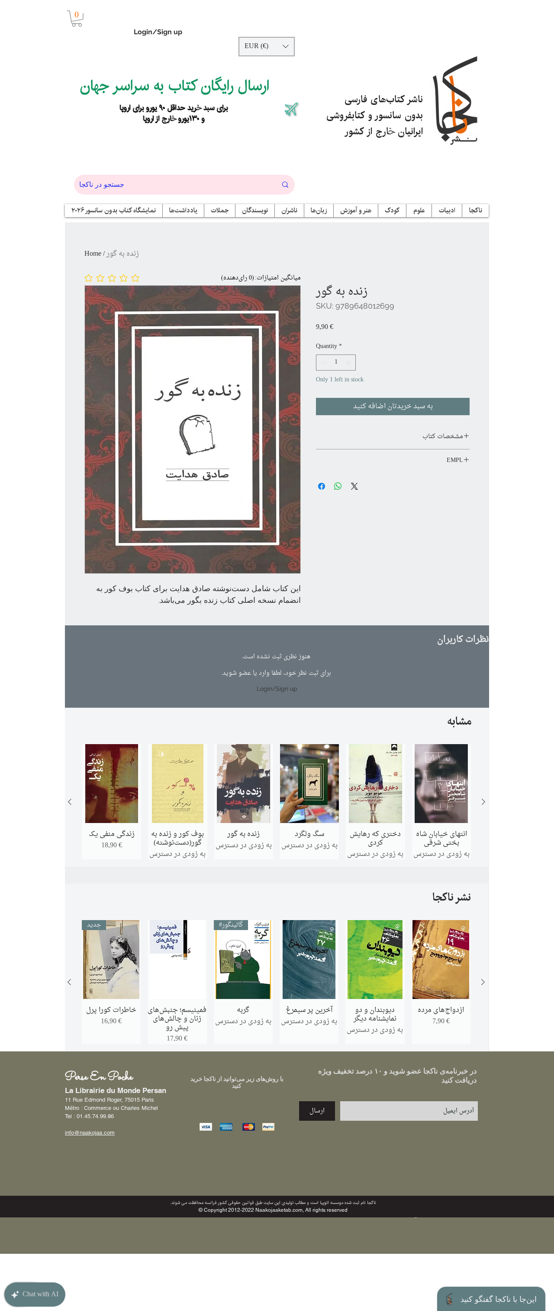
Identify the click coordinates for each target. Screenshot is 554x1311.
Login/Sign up (158, 32)
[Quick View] (111, 783)
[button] (77, 18)
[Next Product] (483, 802)
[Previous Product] (69, 802)
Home (92, 253)
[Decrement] (322, 362)
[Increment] (349, 362)
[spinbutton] (336, 362)
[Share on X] (354, 486)
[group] (276, 802)
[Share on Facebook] (321, 486)
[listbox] (266, 46)
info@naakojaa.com (90, 1132)
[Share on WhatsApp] (338, 486)
